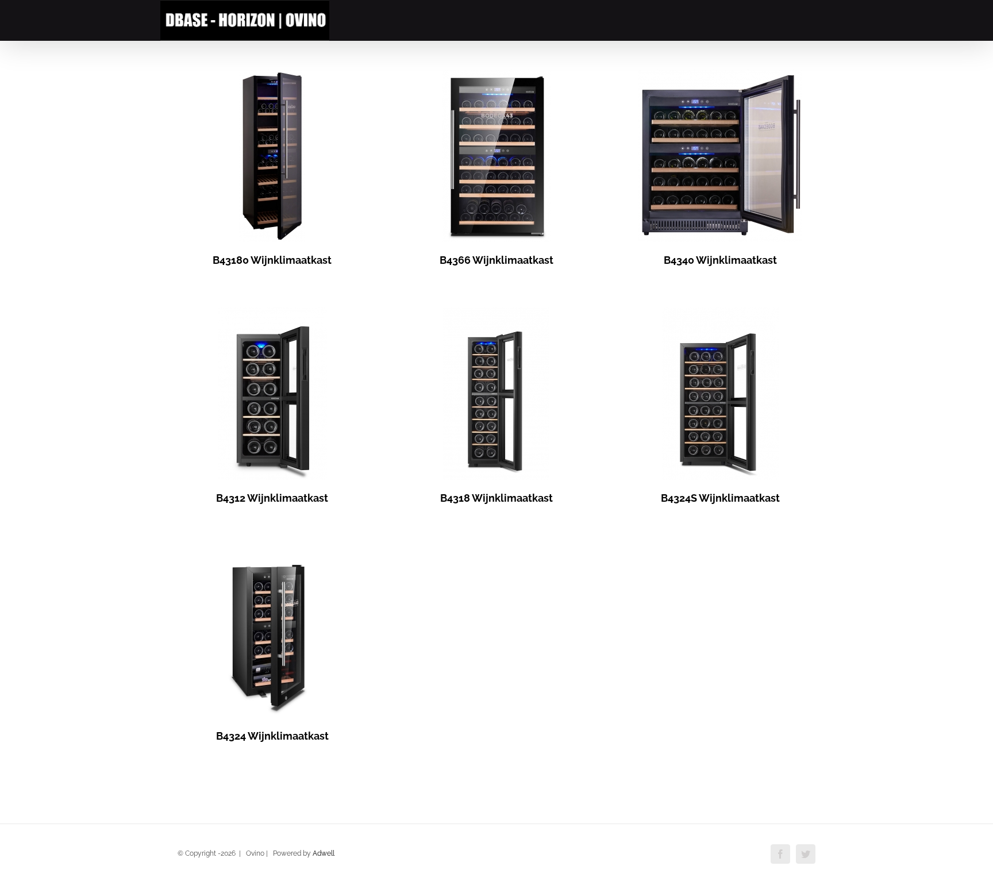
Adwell (323, 853)
